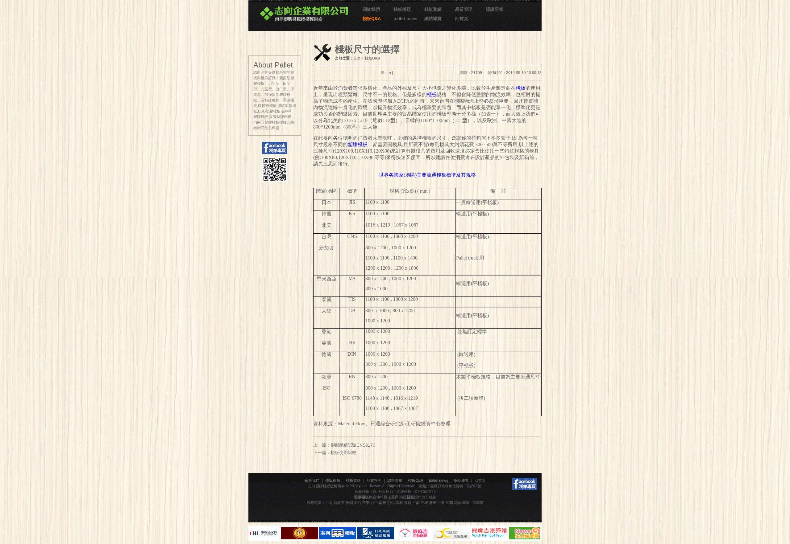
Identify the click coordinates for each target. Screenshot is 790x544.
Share (386, 73)
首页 (357, 58)
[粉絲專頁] (524, 484)
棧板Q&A (372, 18)
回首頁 (461, 18)
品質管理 (463, 9)
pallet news (405, 18)
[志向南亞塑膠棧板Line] (274, 169)
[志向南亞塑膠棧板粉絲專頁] (274, 148)
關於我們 (371, 9)
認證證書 (494, 9)
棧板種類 (402, 9)
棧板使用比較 (343, 452)
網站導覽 (433, 18)
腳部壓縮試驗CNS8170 (353, 445)
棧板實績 (433, 9)
